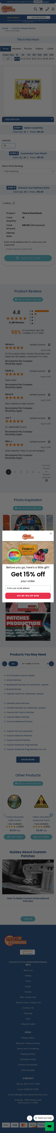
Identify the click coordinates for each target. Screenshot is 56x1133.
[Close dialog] (51, 533)
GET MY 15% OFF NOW (28, 595)
